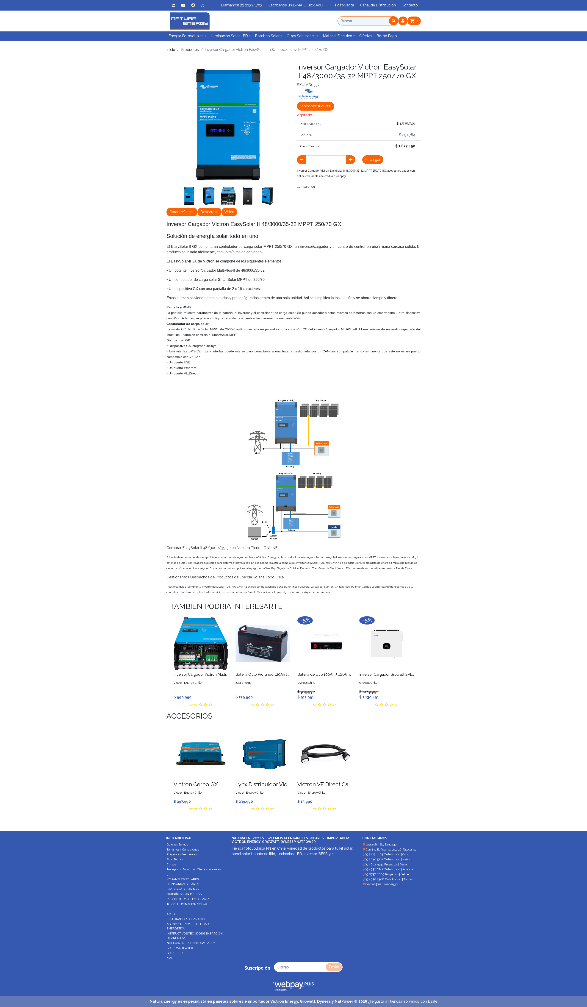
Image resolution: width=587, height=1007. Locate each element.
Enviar (334, 967)
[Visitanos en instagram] (202, 5)
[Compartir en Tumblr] (352, 186)
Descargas (209, 212)
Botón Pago (387, 36)
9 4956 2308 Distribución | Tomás (389, 879)
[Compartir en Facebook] (321, 186)
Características (181, 212)
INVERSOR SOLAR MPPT (184, 889)
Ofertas (365, 36)
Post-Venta (344, 5)
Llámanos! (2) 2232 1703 (241, 5)
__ (168, 909)
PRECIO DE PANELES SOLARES (188, 899)
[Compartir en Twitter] (332, 186)
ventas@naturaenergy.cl (383, 884)
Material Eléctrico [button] (337, 36)
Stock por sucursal (315, 106)
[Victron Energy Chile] (308, 93)
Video (229, 212)
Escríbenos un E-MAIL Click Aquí (295, 5)
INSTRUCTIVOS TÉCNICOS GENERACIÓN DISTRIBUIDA (195, 936)
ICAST (171, 958)
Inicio (170, 49)
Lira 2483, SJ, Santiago (380, 844)
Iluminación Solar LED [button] (229, 36)
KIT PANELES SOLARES (183, 879)
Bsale (432, 1001)
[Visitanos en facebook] (193, 5)
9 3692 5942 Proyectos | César (386, 864)
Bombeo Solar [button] (267, 36)
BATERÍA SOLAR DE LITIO (184, 894)
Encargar (372, 159)
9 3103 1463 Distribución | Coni (387, 854)
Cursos (171, 864)
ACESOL (172, 914)
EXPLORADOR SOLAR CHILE (186, 919)
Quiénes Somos (177, 844)
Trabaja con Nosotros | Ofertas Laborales (194, 869)
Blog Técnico (175, 859)
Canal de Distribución (378, 5)
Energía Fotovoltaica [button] (186, 36)
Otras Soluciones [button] (301, 36)
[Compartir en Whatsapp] (372, 186)
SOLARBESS (175, 953)
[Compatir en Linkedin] (361, 186)
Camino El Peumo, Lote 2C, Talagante (390, 849)
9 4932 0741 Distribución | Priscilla (389, 869)
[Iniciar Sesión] (402, 21)
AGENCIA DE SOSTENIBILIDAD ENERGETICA (188, 926)
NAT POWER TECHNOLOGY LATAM (191, 943)
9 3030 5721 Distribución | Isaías (388, 859)
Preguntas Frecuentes (182, 854)
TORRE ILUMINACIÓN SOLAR (187, 904)
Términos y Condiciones (183, 849)
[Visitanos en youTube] (183, 5)
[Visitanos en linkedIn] (173, 5)
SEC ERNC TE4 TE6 (180, 948)
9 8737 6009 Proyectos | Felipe (387, 874)
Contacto (410, 5)
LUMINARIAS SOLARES (183, 884)
